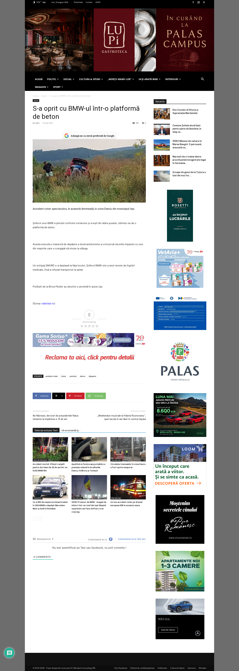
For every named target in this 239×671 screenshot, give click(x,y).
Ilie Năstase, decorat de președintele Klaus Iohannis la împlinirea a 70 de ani (56, 417)
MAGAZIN (40, 86)
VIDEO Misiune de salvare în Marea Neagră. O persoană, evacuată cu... (187, 144)
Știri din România (40, 460)
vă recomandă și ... (71, 430)
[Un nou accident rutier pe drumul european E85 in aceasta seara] (128, 487)
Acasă (35, 95)
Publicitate (78, 2)
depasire (92, 376)
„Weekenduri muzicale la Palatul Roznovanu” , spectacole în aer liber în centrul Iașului (121, 417)
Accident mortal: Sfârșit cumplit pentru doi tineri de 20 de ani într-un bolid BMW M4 (50, 467)
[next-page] (40, 518)
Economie (37, 498)
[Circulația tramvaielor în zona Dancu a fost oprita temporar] (128, 449)
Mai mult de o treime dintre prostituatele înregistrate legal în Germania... (189, 159)
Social (44, 95)
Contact (89, 2)
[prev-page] (35, 518)
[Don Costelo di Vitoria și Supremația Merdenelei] (162, 113)
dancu (82, 376)
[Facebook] (193, 2)
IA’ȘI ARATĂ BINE (148, 79)
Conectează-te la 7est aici (131, 539)
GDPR (97, 2)
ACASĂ (39, 79)
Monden (202, 668)
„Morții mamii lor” (119, 79)
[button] (202, 79)
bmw (63, 376)
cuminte (72, 376)
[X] (203, 2)
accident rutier (52, 376)
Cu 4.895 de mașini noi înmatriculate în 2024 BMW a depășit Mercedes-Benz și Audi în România (50, 505)
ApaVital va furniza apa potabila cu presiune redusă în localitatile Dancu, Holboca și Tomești (88, 467)
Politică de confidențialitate (142, 668)
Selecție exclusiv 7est (46, 430)
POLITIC (51, 79)
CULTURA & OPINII (89, 79)
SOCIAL (67, 79)
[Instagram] (198, 2)
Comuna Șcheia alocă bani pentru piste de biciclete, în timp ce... (187, 128)
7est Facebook (120, 668)
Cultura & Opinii (177, 668)
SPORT (56, 86)
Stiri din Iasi (77, 460)
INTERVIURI (171, 79)
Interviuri (192, 668)
